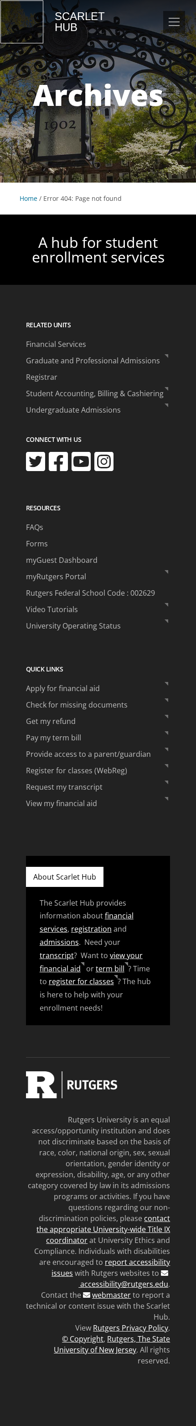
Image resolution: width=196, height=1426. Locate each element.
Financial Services (56, 344)
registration (91, 929)
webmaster (111, 1295)
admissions (59, 942)
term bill (110, 969)
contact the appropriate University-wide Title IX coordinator (103, 1229)
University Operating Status (73, 626)
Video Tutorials (52, 609)
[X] (35, 461)
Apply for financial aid (63, 688)
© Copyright (82, 1339)
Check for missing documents (77, 705)
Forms (37, 544)
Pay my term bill (53, 738)
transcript (57, 955)
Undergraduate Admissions (73, 410)
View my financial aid (61, 803)
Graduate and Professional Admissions (93, 361)
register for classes (81, 981)
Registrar (41, 377)
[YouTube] (81, 461)
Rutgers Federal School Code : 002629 (90, 593)
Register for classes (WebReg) (76, 770)
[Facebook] (58, 461)
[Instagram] (103, 461)
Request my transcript (64, 787)
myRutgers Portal (56, 576)
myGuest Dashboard (62, 560)
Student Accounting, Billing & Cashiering (95, 393)
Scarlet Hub (80, 22)
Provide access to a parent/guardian (88, 754)
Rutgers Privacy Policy (130, 1328)
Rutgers (22, 22)
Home (28, 198)
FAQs (34, 527)
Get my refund (51, 721)
